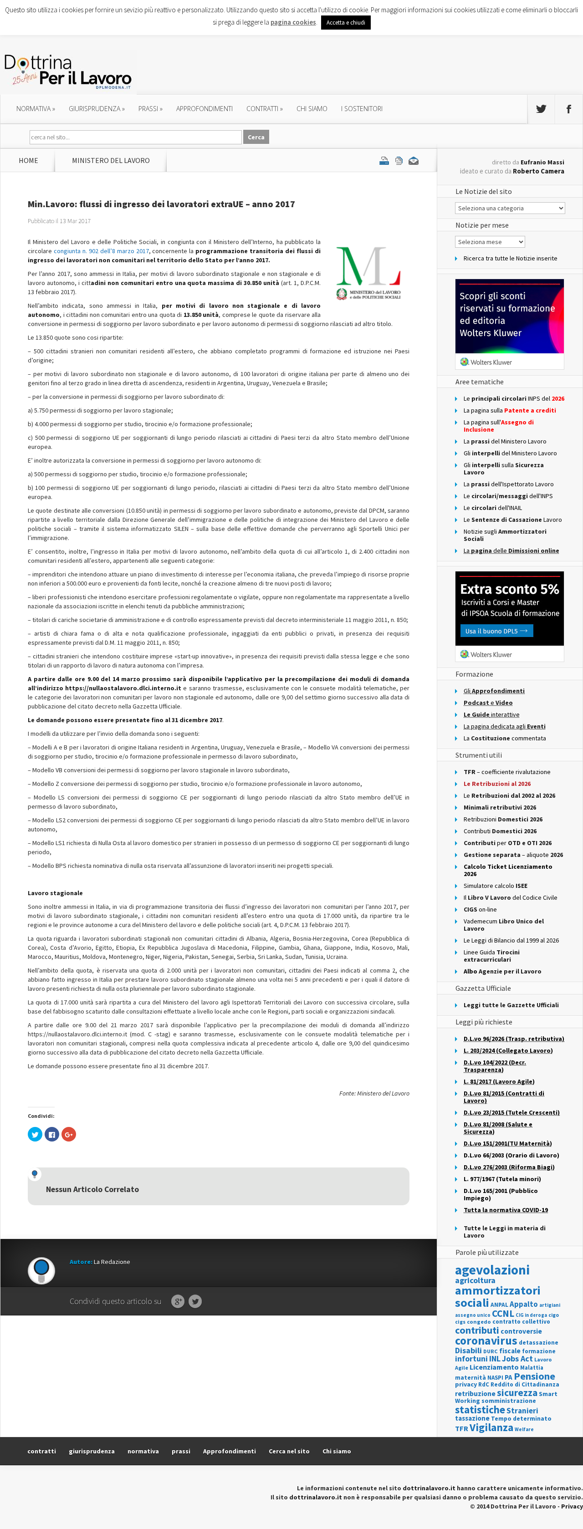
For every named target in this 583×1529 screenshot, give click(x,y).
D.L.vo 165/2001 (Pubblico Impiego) (501, 1194)
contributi (477, 1330)
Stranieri (522, 1411)
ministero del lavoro (111, 160)
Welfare (524, 1429)
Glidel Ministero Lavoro (510, 453)
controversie (521, 1331)
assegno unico (473, 1315)
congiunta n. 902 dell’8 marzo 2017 (101, 251)
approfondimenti (204, 108)
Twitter (195, 1302)
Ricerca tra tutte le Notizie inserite (510, 258)
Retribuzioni (503, 819)
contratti (264, 108)
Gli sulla (504, 468)
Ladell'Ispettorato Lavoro (509, 484)
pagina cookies (293, 22)
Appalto (524, 1304)
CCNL (503, 1313)
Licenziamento (494, 1366)
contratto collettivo (521, 1321)
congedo (479, 1321)
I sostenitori (362, 108)
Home (28, 160)
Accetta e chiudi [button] (346, 22)
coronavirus (486, 1340)
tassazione (472, 1418)
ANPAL (499, 1305)
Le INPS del (514, 398)
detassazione (538, 1342)
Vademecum (504, 925)
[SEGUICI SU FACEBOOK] (569, 109)
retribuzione (475, 1393)
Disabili (468, 1350)
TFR (461, 1428)
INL (495, 1358)
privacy (466, 1384)
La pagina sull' (499, 425)
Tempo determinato (521, 1418)
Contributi (500, 831)
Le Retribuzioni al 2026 (497, 784)
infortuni (471, 1359)
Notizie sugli (505, 535)
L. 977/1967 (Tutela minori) (502, 1179)
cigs (460, 1321)
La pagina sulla (510, 410)
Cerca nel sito (289, 1451)
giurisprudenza (97, 108)
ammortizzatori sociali (498, 1296)
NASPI (495, 1377)
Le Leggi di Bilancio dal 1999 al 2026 (511, 940)
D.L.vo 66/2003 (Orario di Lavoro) (511, 1155)
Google (178, 1302)
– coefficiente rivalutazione (507, 772)
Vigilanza (491, 1427)
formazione (539, 1351)
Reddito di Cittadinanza (525, 1384)
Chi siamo (312, 108)
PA (508, 1377)
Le (509, 795)
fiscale (510, 1350)
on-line (480, 909)
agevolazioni (492, 1269)
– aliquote (513, 855)
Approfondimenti (229, 1451)
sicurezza (517, 1392)
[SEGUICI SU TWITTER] (541, 109)
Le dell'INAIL (493, 508)
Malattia (531, 1367)
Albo (503, 971)
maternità (470, 1377)
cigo (553, 1315)
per (508, 843)
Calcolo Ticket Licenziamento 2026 (508, 870)
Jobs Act (517, 1358)
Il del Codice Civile (510, 897)
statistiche (480, 1409)
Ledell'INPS (508, 496)
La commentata (505, 738)
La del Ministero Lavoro (505, 441)
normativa (35, 108)
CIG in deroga (531, 1315)
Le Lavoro (513, 519)
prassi (150, 108)
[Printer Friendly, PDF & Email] (399, 160)
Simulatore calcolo (495, 886)
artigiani (549, 1305)
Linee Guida (492, 955)
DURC (490, 1351)
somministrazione (508, 1400)
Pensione (534, 1376)
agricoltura (475, 1280)
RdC (483, 1384)
